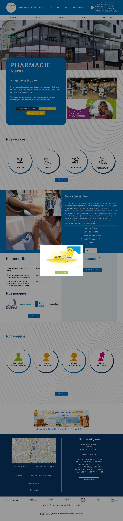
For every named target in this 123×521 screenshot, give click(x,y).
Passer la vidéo (61, 272)
